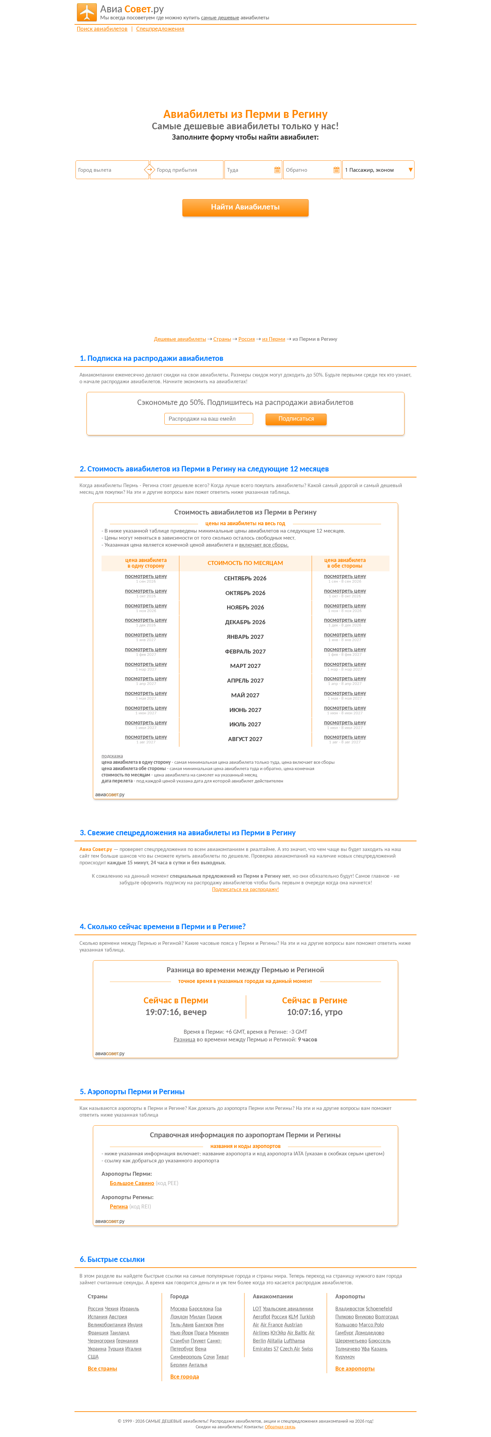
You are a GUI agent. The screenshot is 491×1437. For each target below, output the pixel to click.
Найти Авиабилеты (245, 207)
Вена (200, 1349)
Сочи (209, 1357)
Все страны (102, 1369)
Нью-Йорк (181, 1333)
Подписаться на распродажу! (245, 889)
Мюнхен (219, 1333)
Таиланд (119, 1333)
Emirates (262, 1349)
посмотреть (146, 576)
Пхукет (198, 1341)
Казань (379, 1349)
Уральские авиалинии (288, 1309)
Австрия (118, 1317)
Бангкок (204, 1325)
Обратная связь (280, 1427)
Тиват (222, 1357)
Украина (97, 1349)
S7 (276, 1349)
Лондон (179, 1317)
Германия (127, 1341)
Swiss (307, 1349)
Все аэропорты (355, 1369)
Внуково (364, 1317)
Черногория (101, 1341)
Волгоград (386, 1317)
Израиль (129, 1309)
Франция (98, 1333)
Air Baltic (297, 1333)
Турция (116, 1349)
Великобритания (107, 1325)
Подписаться (296, 419)
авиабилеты (184, 12)
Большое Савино (132, 1183)
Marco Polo (371, 1325)
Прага (201, 1333)
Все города (184, 1377)
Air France (272, 1325)
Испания (98, 1317)
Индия (135, 1325)
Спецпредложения (160, 29)
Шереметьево (351, 1341)
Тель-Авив (182, 1325)
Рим (219, 1325)
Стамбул (179, 1341)
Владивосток (349, 1309)
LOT (257, 1309)
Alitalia (275, 1341)
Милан (197, 1317)
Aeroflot (261, 1317)
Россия (246, 339)
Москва (179, 1309)
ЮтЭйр (278, 1333)
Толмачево (347, 1349)
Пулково (344, 1317)
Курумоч (345, 1357)
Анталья (198, 1365)
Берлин (178, 1365)
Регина (119, 1207)
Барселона (201, 1309)
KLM (293, 1317)
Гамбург (344, 1333)
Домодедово (369, 1333)
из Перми (273, 339)
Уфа (365, 1349)
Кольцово (346, 1325)
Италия (133, 1349)
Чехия (112, 1309)
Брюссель (379, 1341)
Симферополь (186, 1357)
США (93, 1357)
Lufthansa (294, 1341)
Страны (222, 339)
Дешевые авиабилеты (180, 339)
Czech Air (290, 1349)
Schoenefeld (379, 1309)
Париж (214, 1317)
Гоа (218, 1309)
